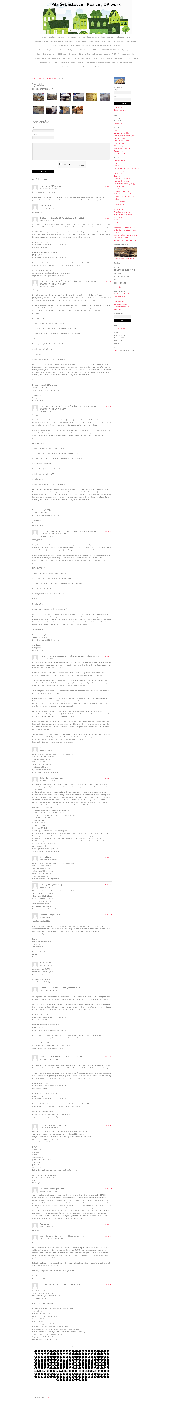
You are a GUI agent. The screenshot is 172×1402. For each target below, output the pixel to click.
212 (95, 1374)
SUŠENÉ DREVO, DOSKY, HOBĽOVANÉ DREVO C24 (103, 46)
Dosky (116, 130)
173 (48, 1371)
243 (64, 1380)
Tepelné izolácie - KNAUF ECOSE (63, 46)
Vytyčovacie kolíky (40, 58)
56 (57, 1357)
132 (70, 1365)
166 (101, 1368)
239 (104, 1377)
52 (45, 1357)
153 (61, 1368)
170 (38, 1371)
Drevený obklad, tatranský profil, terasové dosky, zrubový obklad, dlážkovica (65, 50)
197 (48, 1374)
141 (98, 1365)
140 (95, 1365)
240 (108, 1377)
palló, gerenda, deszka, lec (101, 54)
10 (64, 1351)
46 (101, 1354)
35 (67, 1354)
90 (89, 1360)
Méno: (34, 128)
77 (48, 1360)
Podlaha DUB (118, 209)
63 (79, 1357)
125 (48, 1365)
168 (108, 1368)
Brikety (101, 58)
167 (104, 1368)
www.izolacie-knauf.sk (121, 299)
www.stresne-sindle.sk (121, 307)
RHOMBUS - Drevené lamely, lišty (123, 54)
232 (83, 1377)
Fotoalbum (52, 37)
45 (98, 1354)
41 (86, 1354)
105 (61, 1363)
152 (57, 1368)
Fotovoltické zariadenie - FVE (123, 179)
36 (70, 1354)
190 (102, 1371)
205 (73, 1374)
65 (86, 1357)
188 (96, 1371)
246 (73, 1380)
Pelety (95, 58)
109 (73, 1363)
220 (45, 1377)
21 (98, 1351)
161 (86, 1368)
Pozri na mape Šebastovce (123, 294)
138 (89, 1365)
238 (101, 1377)
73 (36, 1360)
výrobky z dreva (51, 78)
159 (79, 1368)
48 (108, 1354)
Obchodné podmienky (70, 67)
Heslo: (116, 96)
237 (98, 1377)
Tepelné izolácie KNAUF (122, 148)
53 (48, 1357)
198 (51, 1374)
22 (101, 1351)
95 (105, 1360)
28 (45, 1354)
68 (95, 1357)
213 (98, 1374)
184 (83, 1371)
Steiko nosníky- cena (123, 37)
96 (108, 1360)
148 (45, 1368)
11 (67, 1351)
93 (98, 1360)
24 (108, 1351)
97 (36, 1363)
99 (42, 1363)
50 (39, 1357)
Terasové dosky (100, 41)
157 (73, 1368)
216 (108, 1374)
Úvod (44, 37)
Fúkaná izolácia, (84, 54)
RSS (48, 1397)
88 (83, 1360)
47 (105, 1354)
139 (92, 1365)
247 (76, 1380)
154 (64, 1368)
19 (92, 1351)
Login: (116, 90)
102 (51, 1363)
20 (95, 1351)
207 (79, 1374)
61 (73, 1357)
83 (67, 1360)
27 (42, 1354)
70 (101, 1357)
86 (76, 1360)
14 (76, 1351)
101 (48, 1363)
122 (39, 1365)
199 (54, 1374)
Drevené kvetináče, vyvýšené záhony (126, 168)
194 (39, 1374)
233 (86, 1377)
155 (67, 1368)
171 (41, 1371)
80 (57, 1360)
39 (79, 1354)
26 (39, 1354)
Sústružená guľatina (121, 146)
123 (42, 1365)
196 (45, 1374)
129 (61, 1365)
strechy (116, 220)
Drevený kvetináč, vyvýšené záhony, (60, 58)
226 (64, 1377)
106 (64, 1363)
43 (92, 1354)
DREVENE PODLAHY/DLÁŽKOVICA (69, 37)
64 (83, 1357)
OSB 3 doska (62, 54)
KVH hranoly (73, 54)
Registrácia (118, 107)
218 (39, 1377)
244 (67, 1380)
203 (67, 1374)
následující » (72, 1384)
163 (92, 1368)
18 (89, 1351)
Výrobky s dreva (127, 50)
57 (61, 1357)
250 (86, 1380)
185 (86, 1371)
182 (76, 1371)
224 (57, 1377)
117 (98, 1363)
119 (104, 1363)
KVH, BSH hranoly (120, 138)
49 (36, 1357)
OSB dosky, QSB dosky (121, 191)
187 (92, 1371)
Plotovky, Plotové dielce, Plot (116, 58)
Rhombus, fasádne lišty (122, 212)
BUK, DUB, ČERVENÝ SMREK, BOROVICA (106, 50)
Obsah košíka (118, 123)
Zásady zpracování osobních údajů (91, 67)
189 (99, 1371)
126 (51, 1365)
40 (83, 1354)
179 (66, 1371)
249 (83, 1380)
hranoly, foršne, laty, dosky (46, 54)
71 (105, 1357)
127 (54, 1365)
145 (35, 1368)
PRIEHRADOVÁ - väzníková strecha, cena (49, 41)
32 (57, 1354)
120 (108, 1363)
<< (116, 351)
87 (79, 1360)
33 (61, 1354)
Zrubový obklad (133, 58)
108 (70, 1363)
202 (64, 1374)
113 (86, 1363)
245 (70, 1380)
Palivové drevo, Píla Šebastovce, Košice (125, 198)
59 (67, 1357)
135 (79, 1365)
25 (36, 1354)
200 (57, 1374)
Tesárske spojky (45, 63)
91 (92, 1360)
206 (76, 1374)
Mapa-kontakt (132, 41)
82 (64, 1360)
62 (76, 1357)
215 (104, 1374)
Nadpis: (35, 135)
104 (57, 1363)
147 (42, 1368)
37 (73, 1354)
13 (73, 1351)
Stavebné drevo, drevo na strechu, (98, 63)
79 (54, 1360)
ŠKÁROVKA (80, 46)
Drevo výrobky (119, 171)
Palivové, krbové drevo (121, 141)
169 (35, 1371)
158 (76, 1368)
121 (35, 1365)
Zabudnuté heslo (120, 110)
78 (51, 1360)
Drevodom (117, 176)
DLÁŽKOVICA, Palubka (121, 133)
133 (73, 1365)
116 (95, 1363)
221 (48, 1377)
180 (70, 1371)
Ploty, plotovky (119, 204)
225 (61, 1377)
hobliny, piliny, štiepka (67, 63)
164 (95, 1368)
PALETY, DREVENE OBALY (116, 41)
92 (95, 1360)
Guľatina (55, 63)
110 (76, 1363)
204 (70, 1374)
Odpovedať (108, 186)
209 (86, 1374)
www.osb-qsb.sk (119, 296)
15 (79, 1351)
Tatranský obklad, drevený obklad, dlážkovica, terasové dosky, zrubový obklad (126, 230)
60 (70, 1357)
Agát (115, 163)
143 (104, 1365)
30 (51, 1354)
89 (86, 1360)
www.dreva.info (119, 302)
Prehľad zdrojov (119, 328)
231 (79, 1377)
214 (101, 1374)
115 (92, 1363)
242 (61, 1380)
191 (105, 1371)
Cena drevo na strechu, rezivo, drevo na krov (98, 37)
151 (54, 1368)
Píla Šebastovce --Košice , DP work (86, 4)
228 (70, 1377)
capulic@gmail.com (120, 287)
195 (42, 1374)
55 (54, 1357)
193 (35, 1374)
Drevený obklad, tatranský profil (125, 136)
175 (54, 1371)
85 (73, 1360)
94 (101, 1360)
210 (89, 1374)
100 (45, 1363)
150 (51, 1368)
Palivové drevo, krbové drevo (124, 194)
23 (105, 1351)
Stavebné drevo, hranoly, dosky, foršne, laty (125, 216)
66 (89, 1357)
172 (45, 1371)
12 (70, 1351)
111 (79, 1363)
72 (108, 1357)
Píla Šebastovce (119, 202)
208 (83, 1374)
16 (83, 1351)
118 (101, 1363)
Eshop (107, 67)
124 (45, 1365)
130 (64, 1365)
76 (45, 1360)
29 (48, 1354)
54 (51, 1357)
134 (76, 1365)
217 (35, 1377)
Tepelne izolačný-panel (82, 58)
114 (89, 1363)
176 (57, 1371)
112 (83, 1363)
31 (54, 1354)
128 (57, 1365)
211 (92, 1374)
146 (39, 1368)
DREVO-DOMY (119, 173)
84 (70, 1360)
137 (86, 1365)
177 (60, 1371)
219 (42, 1377)
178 (63, 1371)
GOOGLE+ (117, 309)
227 (67, 1377)
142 (101, 1365)
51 (42, 1357)
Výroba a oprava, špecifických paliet (126, 240)
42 (89, 1354)
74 (39, 1360)
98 (39, 1363)
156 (70, 1368)
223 (54, 1377)
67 (92, 1357)
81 (61, 1360)
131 (67, 1365)
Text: (34, 141)
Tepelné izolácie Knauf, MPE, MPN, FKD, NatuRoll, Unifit (125, 236)
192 (108, 1371)
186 (89, 1371)
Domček (117, 166)
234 (89, 1377)
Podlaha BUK (118, 207)
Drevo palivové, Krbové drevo (122, 63)
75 (42, 1360)
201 (61, 1374)
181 (73, 1371)
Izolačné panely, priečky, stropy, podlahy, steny (124, 185)
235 (92, 1377)
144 (108, 1365)
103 (54, 1363)
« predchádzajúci (72, 1347)
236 (95, 1377)
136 (83, 1365)
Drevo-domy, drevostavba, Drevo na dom (79, 41)
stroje (116, 222)
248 (79, 1380)
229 (73, 1377)
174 (51, 1371)
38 (76, 1354)
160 (83, 1368)
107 (67, 1363)
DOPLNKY (81, 63)
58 (64, 1357)
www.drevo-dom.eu (120, 304)
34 (64, 1354)
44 (95, 1354)
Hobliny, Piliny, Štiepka (121, 181)
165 (98, 1368)
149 (48, 1368)
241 (57, 1380)
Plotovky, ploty (119, 143)
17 (86, 1351)
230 (76, 1377)
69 (98, 1357)
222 (51, 1377)
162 (89, 1368)
